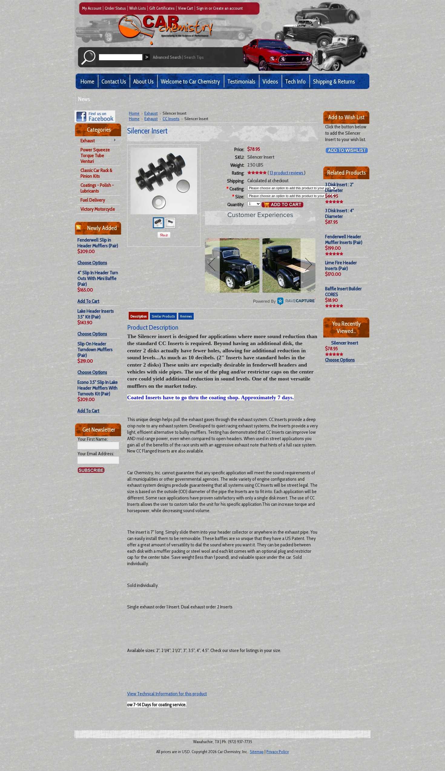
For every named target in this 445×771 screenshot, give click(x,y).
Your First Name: (92, 439)
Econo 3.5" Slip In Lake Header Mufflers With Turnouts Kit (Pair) (97, 388)
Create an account (228, 8)
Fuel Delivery (93, 200)
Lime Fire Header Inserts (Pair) (341, 265)
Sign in (202, 8)
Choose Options (92, 262)
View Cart (185, 8)
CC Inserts (171, 118)
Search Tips (194, 57)
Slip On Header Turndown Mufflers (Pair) (95, 349)
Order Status (115, 8)
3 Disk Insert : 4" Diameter (339, 213)
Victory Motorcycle (98, 209)
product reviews (287, 173)
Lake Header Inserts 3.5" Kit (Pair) (95, 314)
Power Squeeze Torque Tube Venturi (95, 155)
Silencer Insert (344, 343)
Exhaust (86, 141)
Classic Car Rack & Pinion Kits (96, 173)
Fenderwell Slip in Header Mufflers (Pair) (97, 243)
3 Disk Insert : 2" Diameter (339, 187)
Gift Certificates (162, 8)
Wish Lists (137, 8)
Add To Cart (88, 301)
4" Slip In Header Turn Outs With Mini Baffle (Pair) (97, 278)
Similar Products (163, 316)
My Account (91, 8)
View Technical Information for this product (167, 694)
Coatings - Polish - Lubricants (97, 188)
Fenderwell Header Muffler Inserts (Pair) (343, 239)
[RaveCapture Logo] (296, 301)
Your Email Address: (95, 453)
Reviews (186, 316)
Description (138, 316)
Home (134, 113)
